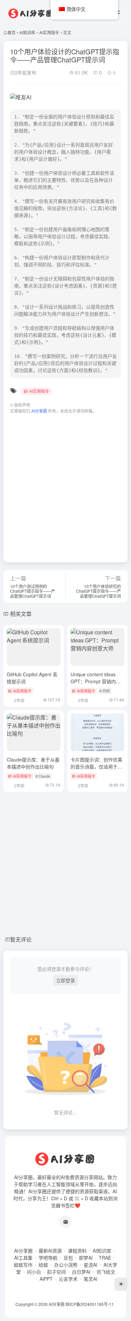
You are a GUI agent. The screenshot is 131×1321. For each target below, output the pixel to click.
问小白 (34, 1271)
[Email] (65, 1222)
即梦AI (86, 1257)
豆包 (68, 1257)
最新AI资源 (50, 1250)
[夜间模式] (121, 1284)
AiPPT (46, 1278)
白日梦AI (81, 1271)
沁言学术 (68, 1278)
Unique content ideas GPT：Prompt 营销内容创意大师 (96, 681)
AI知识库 (27, 32)
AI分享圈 (23, 1250)
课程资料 (77, 1250)
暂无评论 (21, 939)
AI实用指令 (49, 32)
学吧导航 (48, 1257)
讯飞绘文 (105, 1271)
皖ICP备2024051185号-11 (90, 1304)
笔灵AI (90, 1278)
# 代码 (104, 690)
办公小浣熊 (66, 1264)
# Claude (43, 776)
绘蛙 (43, 1264)
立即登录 (65, 980)
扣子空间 (56, 1271)
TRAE (105, 1257)
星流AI (90, 1264)
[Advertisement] (65, 484)
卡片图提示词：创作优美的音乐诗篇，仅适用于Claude (96, 766)
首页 (11, 32)
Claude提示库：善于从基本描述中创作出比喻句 (33, 763)
